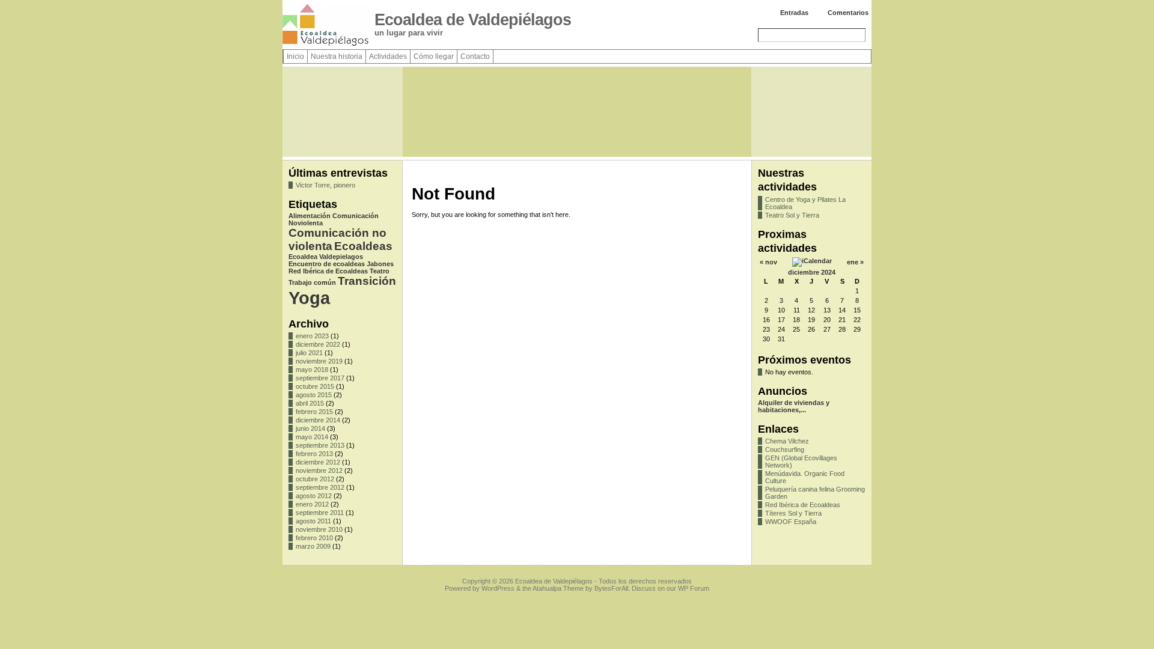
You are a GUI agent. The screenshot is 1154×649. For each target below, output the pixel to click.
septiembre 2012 (320, 487)
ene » (855, 262)
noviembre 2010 (319, 529)
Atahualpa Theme (558, 588)
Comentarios (848, 12)
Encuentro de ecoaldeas (326, 263)
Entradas (794, 12)
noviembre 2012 (319, 470)
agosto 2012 (314, 495)
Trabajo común (312, 282)
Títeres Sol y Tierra (793, 513)
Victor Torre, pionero (325, 185)
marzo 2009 (313, 546)
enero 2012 (312, 504)
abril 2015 (310, 403)
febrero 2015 (314, 411)
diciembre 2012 (318, 462)
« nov (768, 262)
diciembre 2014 (318, 420)
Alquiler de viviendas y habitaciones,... (793, 406)
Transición (367, 281)
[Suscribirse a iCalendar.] (812, 260)
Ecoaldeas (363, 246)
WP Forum (693, 588)
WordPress (497, 588)
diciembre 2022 (318, 344)
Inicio (295, 56)
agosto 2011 (313, 521)
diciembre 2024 (811, 272)
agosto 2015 (314, 394)
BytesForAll (611, 588)
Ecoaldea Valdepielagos (325, 256)
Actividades (388, 56)
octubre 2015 (315, 386)
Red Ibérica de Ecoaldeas (328, 271)
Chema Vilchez (787, 441)
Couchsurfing (784, 449)
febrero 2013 (314, 453)
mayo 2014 (312, 436)
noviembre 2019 (319, 361)
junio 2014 (310, 428)
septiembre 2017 (320, 378)
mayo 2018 (312, 369)
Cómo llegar (434, 56)
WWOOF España (790, 521)
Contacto (475, 56)
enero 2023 (312, 336)
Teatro (379, 271)
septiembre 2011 (320, 512)
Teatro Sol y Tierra (792, 215)
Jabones (380, 263)
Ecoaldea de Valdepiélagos (472, 20)
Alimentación (309, 215)
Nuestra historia (336, 56)
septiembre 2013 (320, 445)
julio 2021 (309, 352)
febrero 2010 (314, 537)
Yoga (309, 298)
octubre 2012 (315, 479)
